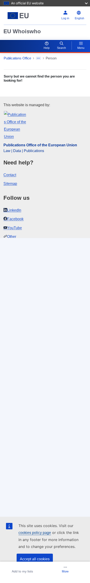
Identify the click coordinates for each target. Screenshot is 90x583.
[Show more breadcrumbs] (38, 58)
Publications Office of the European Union (40, 145)
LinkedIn (14, 210)
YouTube (14, 228)
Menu (80, 48)
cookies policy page (34, 533)
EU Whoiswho (22, 31)
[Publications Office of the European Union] (18, 15)
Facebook (15, 219)
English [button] (79, 18)
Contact (9, 175)
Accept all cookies (35, 559)
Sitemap (10, 184)
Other (11, 237)
